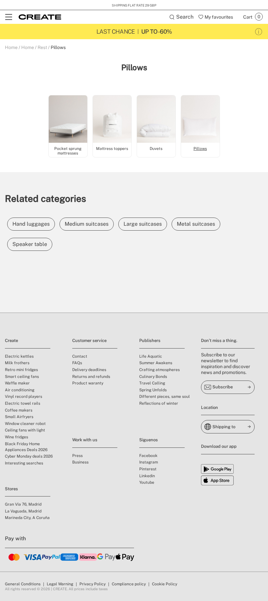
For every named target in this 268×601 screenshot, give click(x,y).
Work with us (84, 439)
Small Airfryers (19, 416)
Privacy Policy (92, 584)
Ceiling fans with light (25, 430)
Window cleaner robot (25, 423)
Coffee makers (18, 410)
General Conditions (23, 584)
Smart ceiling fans (22, 376)
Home (11, 47)
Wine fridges (16, 437)
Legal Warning (60, 584)
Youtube (146, 482)
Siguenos (148, 439)
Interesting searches (24, 463)
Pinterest (148, 469)
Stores (11, 488)
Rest (42, 47)
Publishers (149, 340)
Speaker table (29, 244)
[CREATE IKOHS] (40, 17)
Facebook (148, 455)
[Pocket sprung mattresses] (68, 120)
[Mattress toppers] (112, 120)
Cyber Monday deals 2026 (29, 456)
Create (11, 340)
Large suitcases (143, 224)
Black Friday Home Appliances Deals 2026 (26, 447)
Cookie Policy (164, 584)
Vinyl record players (23, 396)
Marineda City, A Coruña (27, 517)
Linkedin (147, 476)
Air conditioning (19, 390)
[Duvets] (156, 120)
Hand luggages (31, 224)
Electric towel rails (22, 403)
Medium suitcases (87, 224)
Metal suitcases (196, 224)
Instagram (148, 462)
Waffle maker (17, 383)
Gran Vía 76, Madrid (23, 504)
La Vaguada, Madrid (23, 511)
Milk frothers (17, 363)
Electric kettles (19, 356)
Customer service (89, 340)
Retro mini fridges (21, 369)
